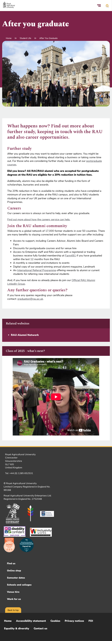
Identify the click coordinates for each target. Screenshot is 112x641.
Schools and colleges (19, 584)
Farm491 (70, 255)
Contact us (40, 628)
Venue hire (13, 592)
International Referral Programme (36, 270)
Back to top (13, 610)
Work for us (14, 599)
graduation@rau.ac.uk (30, 299)
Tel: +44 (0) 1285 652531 (19, 473)
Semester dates (16, 577)
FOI (91, 621)
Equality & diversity (16, 628)
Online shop (14, 570)
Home (9, 38)
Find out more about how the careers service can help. (38, 219)
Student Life (25, 38)
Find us (11, 563)
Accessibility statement (31, 621)
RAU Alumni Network (25, 335)
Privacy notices (74, 621)
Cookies (55, 621)
